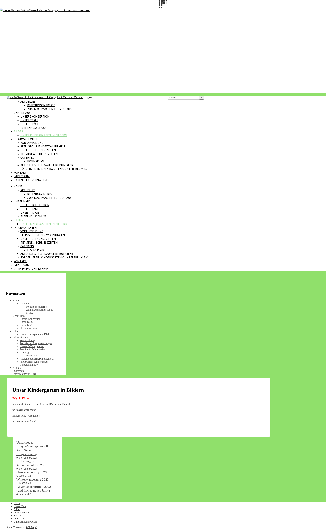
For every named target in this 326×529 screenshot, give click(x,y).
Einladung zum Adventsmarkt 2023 (30, 463)
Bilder (18, 131)
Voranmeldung (31, 143)
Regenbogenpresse (41, 105)
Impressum (22, 176)
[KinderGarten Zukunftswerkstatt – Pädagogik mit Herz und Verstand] (45, 10)
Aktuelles (27, 101)
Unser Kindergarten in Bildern (43, 135)
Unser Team (29, 120)
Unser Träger (30, 124)
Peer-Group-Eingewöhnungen (42, 146)
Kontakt (20, 172)
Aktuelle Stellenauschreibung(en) (46, 165)
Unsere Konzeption (34, 116)
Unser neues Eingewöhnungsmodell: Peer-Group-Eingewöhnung (32, 448)
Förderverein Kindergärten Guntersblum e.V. (54, 169)
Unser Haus (22, 113)
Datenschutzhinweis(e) (31, 180)
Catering (27, 157)
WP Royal (31, 527)
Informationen (25, 139)
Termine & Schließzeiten (39, 154)
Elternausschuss (33, 128)
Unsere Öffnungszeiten (38, 150)
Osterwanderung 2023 (31, 472)
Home (90, 98)
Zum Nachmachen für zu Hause (50, 109)
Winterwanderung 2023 (32, 479)
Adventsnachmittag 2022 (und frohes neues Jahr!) (33, 488)
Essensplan (35, 161)
